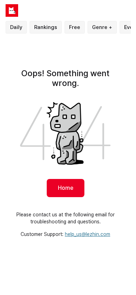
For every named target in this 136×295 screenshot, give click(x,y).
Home (65, 188)
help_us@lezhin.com (87, 234)
